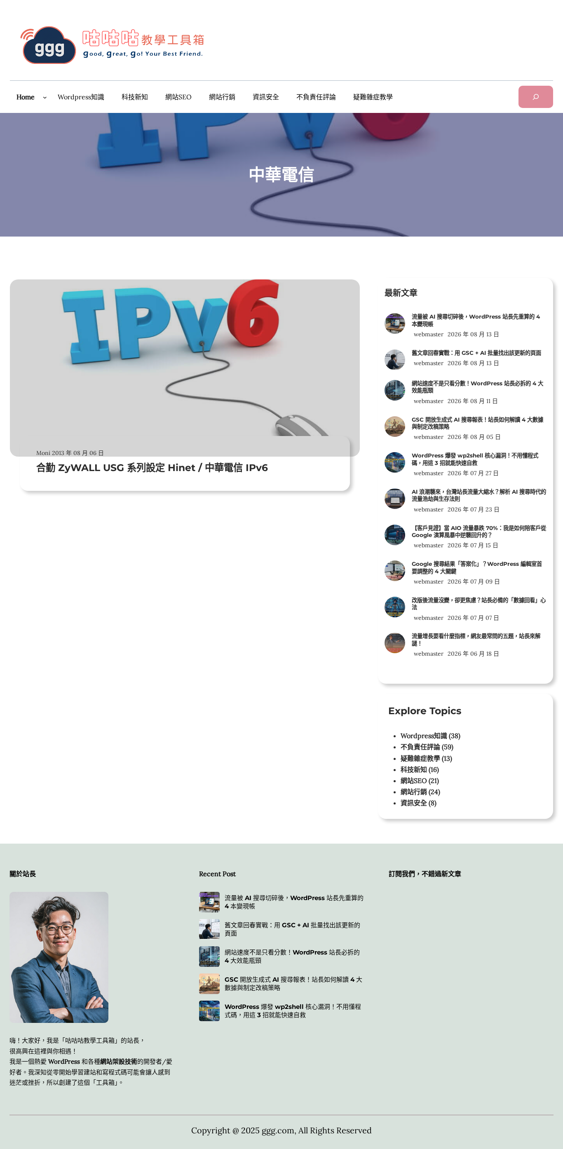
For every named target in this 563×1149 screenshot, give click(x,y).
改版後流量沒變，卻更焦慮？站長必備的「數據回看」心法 (479, 603)
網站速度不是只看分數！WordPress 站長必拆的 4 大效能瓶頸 (477, 387)
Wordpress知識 (424, 736)
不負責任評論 (420, 747)
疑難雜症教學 (420, 758)
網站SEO (414, 780)
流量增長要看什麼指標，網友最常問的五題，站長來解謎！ (476, 639)
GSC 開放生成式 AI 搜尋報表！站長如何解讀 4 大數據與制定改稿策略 (477, 423)
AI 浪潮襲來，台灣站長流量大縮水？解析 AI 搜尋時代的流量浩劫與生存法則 (479, 495)
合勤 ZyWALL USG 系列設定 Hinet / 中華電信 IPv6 (152, 468)
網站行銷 (414, 792)
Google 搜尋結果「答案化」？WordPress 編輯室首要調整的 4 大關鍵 (477, 567)
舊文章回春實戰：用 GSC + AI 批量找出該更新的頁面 (476, 352)
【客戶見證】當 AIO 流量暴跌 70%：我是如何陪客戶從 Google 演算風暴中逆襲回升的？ (479, 531)
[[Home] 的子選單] (45, 97)
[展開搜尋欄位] (535, 97)
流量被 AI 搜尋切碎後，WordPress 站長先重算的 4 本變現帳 (476, 320)
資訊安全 (414, 803)
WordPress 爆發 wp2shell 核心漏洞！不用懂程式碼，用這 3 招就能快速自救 (475, 459)
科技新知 (414, 769)
